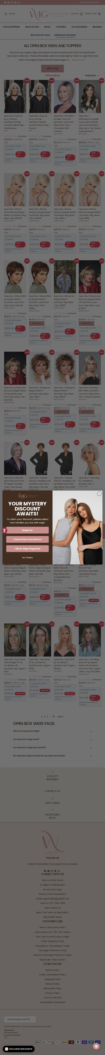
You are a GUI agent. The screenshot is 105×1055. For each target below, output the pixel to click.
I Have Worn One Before (28, 539)
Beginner (27, 530)
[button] (19, 1049)
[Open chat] (96, 1046)
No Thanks (27, 557)
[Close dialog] (99, 494)
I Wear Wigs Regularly (27, 548)
